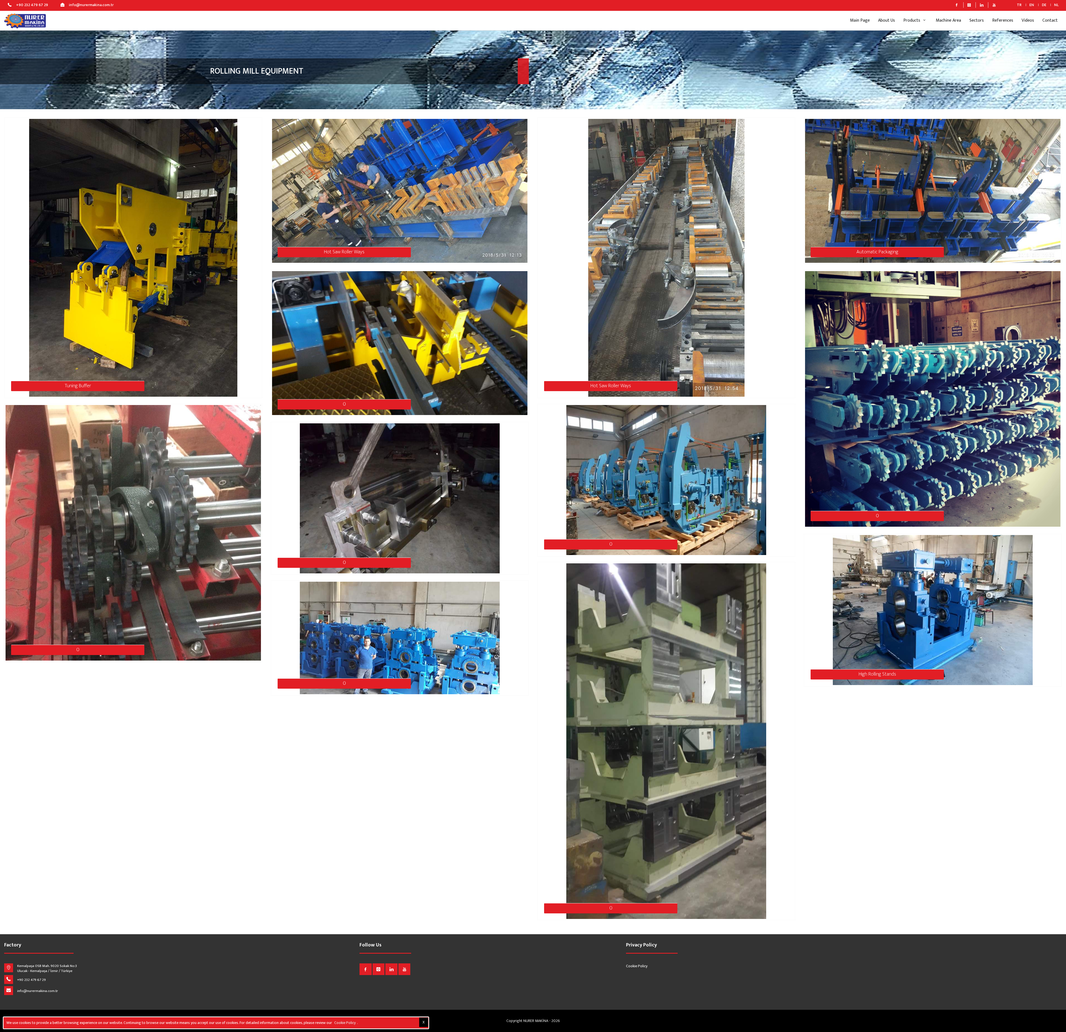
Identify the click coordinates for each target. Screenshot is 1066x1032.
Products (912, 20)
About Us (886, 20)
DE (1044, 5)
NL (1056, 5)
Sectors (976, 20)
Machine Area (948, 20)
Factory (12, 945)
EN (1031, 5)
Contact (1050, 20)
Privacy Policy (641, 945)
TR (1019, 5)
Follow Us (370, 945)
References (1002, 20)
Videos (1028, 20)
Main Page (860, 20)
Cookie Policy (636, 966)
